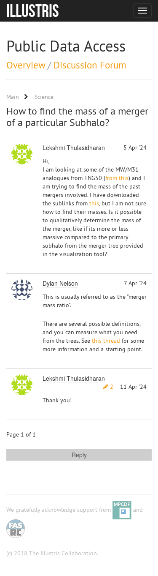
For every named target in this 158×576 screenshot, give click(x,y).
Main (12, 97)
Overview (25, 65)
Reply (79, 454)
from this (117, 178)
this (94, 203)
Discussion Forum (90, 65)
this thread (106, 340)
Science (44, 97)
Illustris (32, 10)
